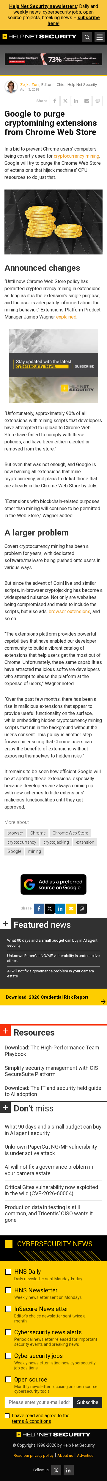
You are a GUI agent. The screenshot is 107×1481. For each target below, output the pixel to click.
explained (66, 317)
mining (34, 851)
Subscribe (87, 1402)
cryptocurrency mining (76, 156)
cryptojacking (56, 842)
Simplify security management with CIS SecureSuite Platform (51, 1071)
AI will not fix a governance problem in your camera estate (49, 1170)
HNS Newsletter (36, 1290)
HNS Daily (27, 1271)
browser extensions (69, 611)
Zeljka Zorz (30, 84)
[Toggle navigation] (100, 37)
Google (14, 851)
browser (15, 833)
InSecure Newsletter (41, 1308)
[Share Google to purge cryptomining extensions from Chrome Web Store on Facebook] (55, 101)
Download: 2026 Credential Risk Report (47, 997)
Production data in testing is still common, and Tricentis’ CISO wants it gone (49, 1213)
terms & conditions (31, 1421)
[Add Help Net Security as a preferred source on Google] (97, 101)
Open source (30, 1379)
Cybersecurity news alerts (48, 1332)
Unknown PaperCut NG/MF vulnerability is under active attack (51, 1150)
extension (85, 842)
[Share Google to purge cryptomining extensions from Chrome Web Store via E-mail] (87, 101)
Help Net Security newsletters (43, 6)
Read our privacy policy (34, 1455)
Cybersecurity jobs (38, 1355)
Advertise (85, 1455)
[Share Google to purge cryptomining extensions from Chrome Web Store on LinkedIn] (76, 101)
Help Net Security (79, 1445)
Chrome (37, 833)
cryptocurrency (21, 842)
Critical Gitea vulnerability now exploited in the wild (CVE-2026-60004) (51, 1190)
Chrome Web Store (70, 833)
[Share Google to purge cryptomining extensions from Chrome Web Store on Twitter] (65, 101)
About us (65, 1455)
